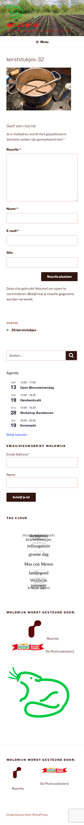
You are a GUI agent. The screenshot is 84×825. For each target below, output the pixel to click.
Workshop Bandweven (36, 413)
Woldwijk (23, 25)
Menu (44, 42)
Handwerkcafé (30, 400)
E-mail (12, 231)
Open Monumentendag (37, 387)
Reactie (13, 149)
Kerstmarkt (28, 425)
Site (9, 253)
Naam (12, 209)
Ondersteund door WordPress (27, 814)
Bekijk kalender (16, 434)
